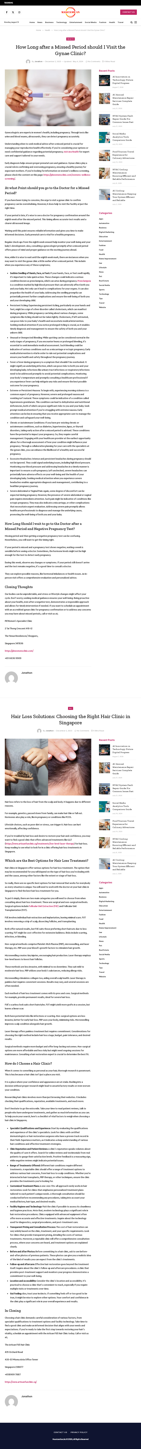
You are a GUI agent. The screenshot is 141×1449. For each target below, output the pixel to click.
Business (49, 22)
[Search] (131, 22)
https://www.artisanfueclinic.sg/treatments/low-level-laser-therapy (40, 843)
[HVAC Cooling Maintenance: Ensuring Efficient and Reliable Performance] (104, 173)
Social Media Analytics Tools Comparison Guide (122, 136)
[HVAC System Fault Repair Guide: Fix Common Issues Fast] (104, 119)
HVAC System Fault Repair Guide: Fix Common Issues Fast (122, 119)
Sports (102, 289)
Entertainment (76, 22)
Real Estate (104, 281)
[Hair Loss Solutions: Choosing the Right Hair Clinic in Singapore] (48, 767)
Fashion (102, 22)
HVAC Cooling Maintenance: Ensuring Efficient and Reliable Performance (124, 174)
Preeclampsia (84, 280)
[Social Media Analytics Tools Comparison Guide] (104, 137)
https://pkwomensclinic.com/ (19, 650)
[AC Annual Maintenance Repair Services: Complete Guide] (104, 98)
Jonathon (39, 61)
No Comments (94, 61)
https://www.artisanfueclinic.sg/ (21, 1381)
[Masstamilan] (70, 12)
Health (112, 22)
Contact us (60, 1432)
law (100, 263)
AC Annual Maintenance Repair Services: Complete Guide (123, 99)
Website (102, 307)
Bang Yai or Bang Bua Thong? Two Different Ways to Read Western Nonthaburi (44, 3)
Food (101, 250)
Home (32, 22)
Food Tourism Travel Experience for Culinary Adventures (123, 154)
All (70, 708)
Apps (101, 219)
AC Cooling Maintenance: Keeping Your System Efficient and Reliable (124, 195)
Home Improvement (107, 258)
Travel (120, 22)
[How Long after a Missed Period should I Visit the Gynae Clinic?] (48, 97)
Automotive (104, 223)
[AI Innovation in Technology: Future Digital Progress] (104, 80)
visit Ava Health (71, 151)
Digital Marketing (106, 232)
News (39, 22)
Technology (61, 22)
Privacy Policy (79, 1432)
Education (103, 236)
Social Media (91, 22)
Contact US (129, 12)
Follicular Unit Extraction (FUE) (44, 906)
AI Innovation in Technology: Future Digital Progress (122, 79)
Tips (101, 298)
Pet (100, 276)
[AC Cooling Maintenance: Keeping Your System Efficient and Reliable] (104, 194)
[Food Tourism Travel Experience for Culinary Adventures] (104, 155)
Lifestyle (103, 267)
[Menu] (135, 22)
